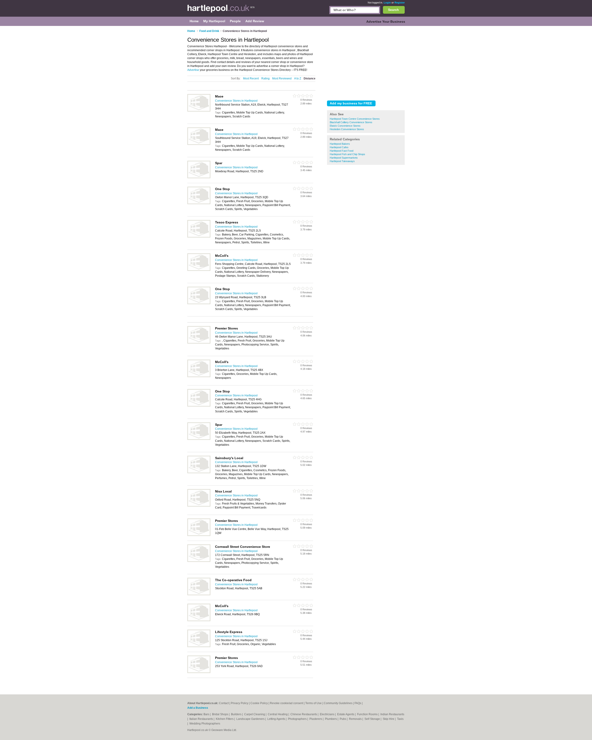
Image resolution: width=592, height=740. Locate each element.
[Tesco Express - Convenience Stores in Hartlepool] (198, 236)
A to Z (297, 78)
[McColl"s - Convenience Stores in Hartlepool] (198, 270)
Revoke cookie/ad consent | (287, 703)
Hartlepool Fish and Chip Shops (347, 154)
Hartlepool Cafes (339, 147)
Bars (207, 714)
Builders (236, 714)
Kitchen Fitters (225, 719)
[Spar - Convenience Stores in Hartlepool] (198, 177)
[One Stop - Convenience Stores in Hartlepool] (198, 203)
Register (400, 2)
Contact (224, 703)
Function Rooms (367, 714)
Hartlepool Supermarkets (344, 157)
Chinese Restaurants (304, 714)
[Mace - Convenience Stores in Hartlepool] (198, 110)
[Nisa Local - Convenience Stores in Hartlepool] (198, 505)
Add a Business (197, 707)
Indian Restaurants (392, 714)
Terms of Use (313, 703)
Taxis (400, 719)
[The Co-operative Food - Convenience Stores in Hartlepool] (198, 594)
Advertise (193, 70)
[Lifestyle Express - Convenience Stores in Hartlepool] (198, 646)
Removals (355, 719)
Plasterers (316, 719)
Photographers (297, 719)
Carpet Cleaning (255, 714)
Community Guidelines (338, 703)
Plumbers (331, 719)
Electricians (327, 714)
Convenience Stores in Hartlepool (236, 100)
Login (387, 2)
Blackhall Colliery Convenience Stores (351, 122)
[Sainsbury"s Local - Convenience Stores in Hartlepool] (198, 472)
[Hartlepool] (221, 11)
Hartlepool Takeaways (342, 161)
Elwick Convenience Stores (345, 125)
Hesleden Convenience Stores (347, 129)
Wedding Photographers (204, 723)
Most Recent (251, 78)
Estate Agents (346, 714)
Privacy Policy (239, 703)
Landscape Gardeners (250, 719)
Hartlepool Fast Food (341, 150)
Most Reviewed (282, 78)
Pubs (343, 719)
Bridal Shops (220, 714)
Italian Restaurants (201, 719)
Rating (265, 78)
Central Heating (278, 714)
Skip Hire (389, 719)
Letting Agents (276, 719)
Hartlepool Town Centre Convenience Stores (355, 118)
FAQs (358, 703)
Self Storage (372, 719)
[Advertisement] (366, 62)
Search (393, 10)
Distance (309, 78)
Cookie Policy (259, 703)
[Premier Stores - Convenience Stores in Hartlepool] (198, 342)
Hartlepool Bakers (340, 143)
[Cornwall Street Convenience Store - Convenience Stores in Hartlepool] (198, 561)
